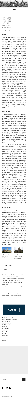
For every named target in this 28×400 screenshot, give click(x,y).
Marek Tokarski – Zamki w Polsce (10, 337)
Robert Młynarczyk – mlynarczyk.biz (10, 319)
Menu (14, 9)
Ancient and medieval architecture (14, 3)
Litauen (4, 333)
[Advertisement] (14, 360)
